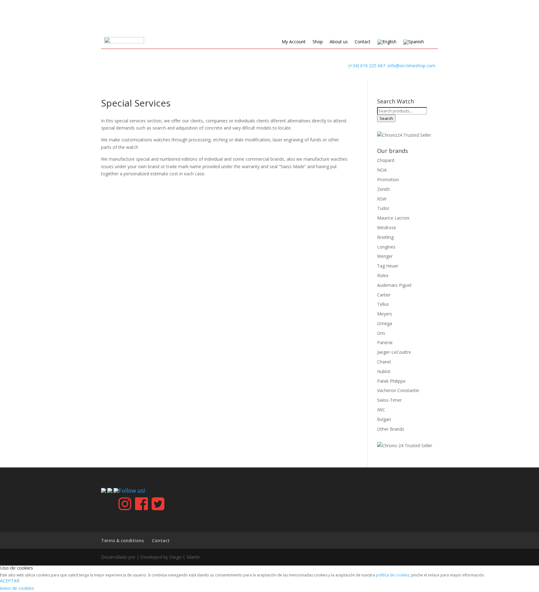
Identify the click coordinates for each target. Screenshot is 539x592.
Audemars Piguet (394, 285)
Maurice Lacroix (393, 218)
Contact (363, 42)
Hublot (384, 371)
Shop (318, 42)
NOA (382, 170)
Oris (381, 333)
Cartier (384, 295)
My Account (294, 42)
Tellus (383, 304)
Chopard (385, 160)
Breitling (385, 237)
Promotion (388, 179)
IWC (381, 410)
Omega (384, 323)
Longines (386, 247)
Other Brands (390, 429)
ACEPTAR (9, 581)
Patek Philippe (391, 381)
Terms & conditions (122, 540)
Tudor (383, 208)
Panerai (384, 342)
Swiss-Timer (389, 400)
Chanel (384, 362)
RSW (381, 199)
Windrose (386, 227)
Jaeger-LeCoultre (394, 352)
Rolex (382, 275)
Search (386, 118)
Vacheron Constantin (398, 390)
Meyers (384, 314)
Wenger (385, 256)
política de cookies (392, 575)
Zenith (383, 189)
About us (339, 42)
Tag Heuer (387, 266)
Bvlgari (384, 419)
